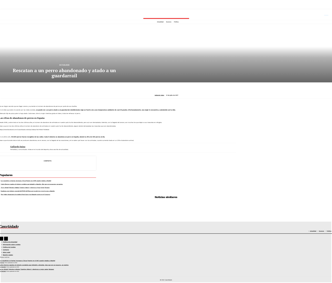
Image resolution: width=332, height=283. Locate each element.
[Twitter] (41, 165)
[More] (60, 165)
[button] (327, 14)
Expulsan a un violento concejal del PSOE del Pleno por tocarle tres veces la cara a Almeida (28, 191)
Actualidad (64, 65)
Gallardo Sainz (159, 95)
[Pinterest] (47, 165)
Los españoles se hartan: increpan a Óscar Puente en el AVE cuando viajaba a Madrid (26, 181)
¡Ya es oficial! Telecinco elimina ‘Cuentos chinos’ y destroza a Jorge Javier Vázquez (25, 187)
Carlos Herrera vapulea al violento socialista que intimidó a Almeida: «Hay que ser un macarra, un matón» (32, 184)
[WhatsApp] (54, 165)
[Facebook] (35, 165)
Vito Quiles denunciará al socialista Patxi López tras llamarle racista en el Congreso (25, 194)
